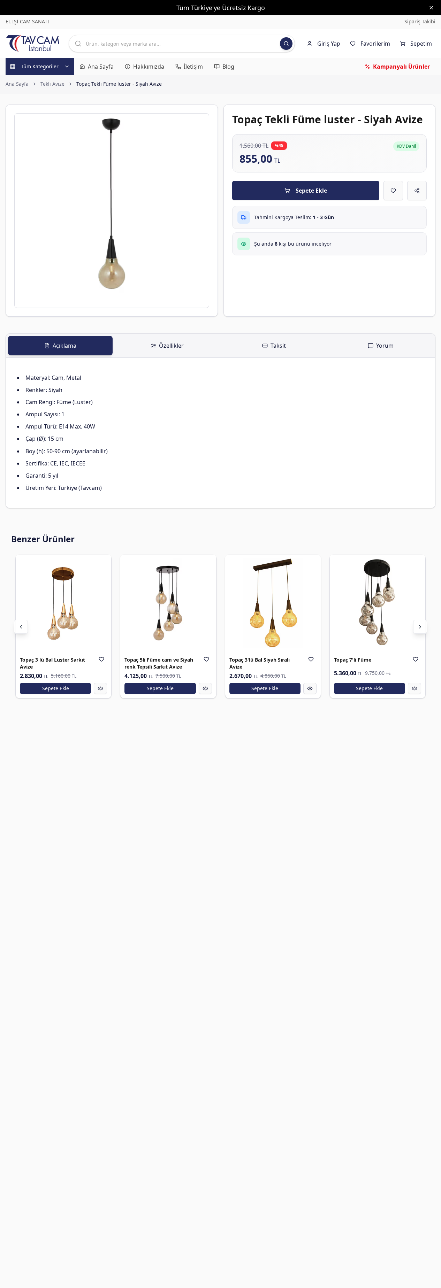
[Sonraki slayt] (420, 627)
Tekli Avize (52, 83)
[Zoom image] (199, 122)
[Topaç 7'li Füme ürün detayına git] (378, 603)
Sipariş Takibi (419, 21)
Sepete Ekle (311, 190)
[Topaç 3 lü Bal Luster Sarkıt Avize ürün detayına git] (63, 603)
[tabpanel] (220, 433)
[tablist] (220, 346)
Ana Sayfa (17, 83)
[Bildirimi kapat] (431, 7)
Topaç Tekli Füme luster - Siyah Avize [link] (119, 83)
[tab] (60, 345)
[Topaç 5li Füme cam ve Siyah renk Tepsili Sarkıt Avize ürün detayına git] (168, 603)
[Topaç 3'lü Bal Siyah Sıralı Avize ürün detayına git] (273, 603)
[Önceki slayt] (21, 627)
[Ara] (286, 43)
